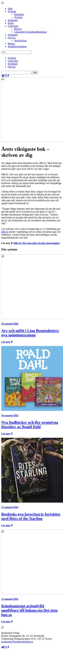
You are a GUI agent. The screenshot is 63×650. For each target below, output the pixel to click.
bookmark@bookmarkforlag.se (17, 641)
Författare (13, 34)
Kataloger (13, 20)
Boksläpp (19, 14)
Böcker (18, 29)
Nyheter (12, 11)
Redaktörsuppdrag (17, 46)
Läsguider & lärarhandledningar (30, 31)
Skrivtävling (20, 40)
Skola (11, 23)
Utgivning (13, 26)
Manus (11, 43)
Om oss (12, 37)
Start (10, 8)
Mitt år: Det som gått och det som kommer (36, 243)
